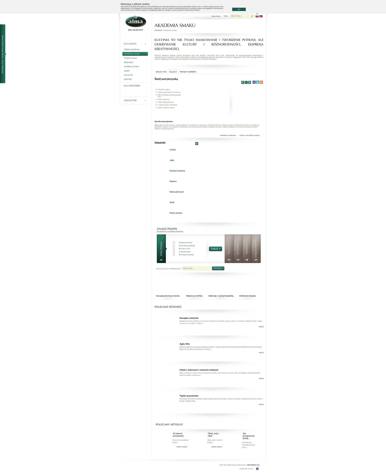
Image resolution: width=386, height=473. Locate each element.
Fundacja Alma (131, 54)
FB (257, 469)
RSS (226, 16)
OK (239, 9)
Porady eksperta (188, 71)
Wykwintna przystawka (187, 245)
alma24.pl (128, 75)
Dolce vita (161, 71)
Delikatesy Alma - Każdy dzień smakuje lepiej (4, 53)
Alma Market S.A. (253, 465)
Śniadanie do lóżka (185, 242)
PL (257, 16)
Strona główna (131, 49)
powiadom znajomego (228, 135)
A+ (242, 82)
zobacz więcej (182, 447)
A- (246, 82)
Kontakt (128, 79)
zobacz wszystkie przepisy (250, 135)
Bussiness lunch (184, 248)
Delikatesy (128, 62)
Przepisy (173, 72)
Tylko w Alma (130, 58)
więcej (261, 326)
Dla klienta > (159, 30)
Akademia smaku (131, 66)
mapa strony (215, 16)
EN (261, 16)
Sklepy (127, 71)
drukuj (249, 82)
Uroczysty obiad (184, 252)
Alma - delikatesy (135, 23)
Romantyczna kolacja (186, 255)
